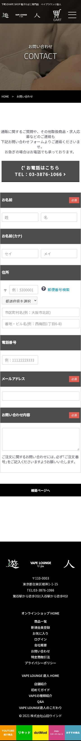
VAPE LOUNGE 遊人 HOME (40, 675)
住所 (5, 272)
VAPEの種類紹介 (40, 695)
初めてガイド (40, 689)
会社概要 (40, 645)
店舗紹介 (40, 684)
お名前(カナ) (12, 235)
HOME (5, 96)
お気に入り (40, 633)
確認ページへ (40, 490)
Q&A (40, 701)
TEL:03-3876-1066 (40, 590)
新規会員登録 (40, 627)
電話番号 (9, 342)
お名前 (7, 199)
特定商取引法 (40, 657)
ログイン (40, 639)
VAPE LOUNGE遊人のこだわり (40, 707)
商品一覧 (40, 621)
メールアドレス (13, 378)
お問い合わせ (40, 651)
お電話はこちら (38, 170)
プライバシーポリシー (40, 663)
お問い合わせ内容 (16, 414)
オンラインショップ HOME (40, 613)
